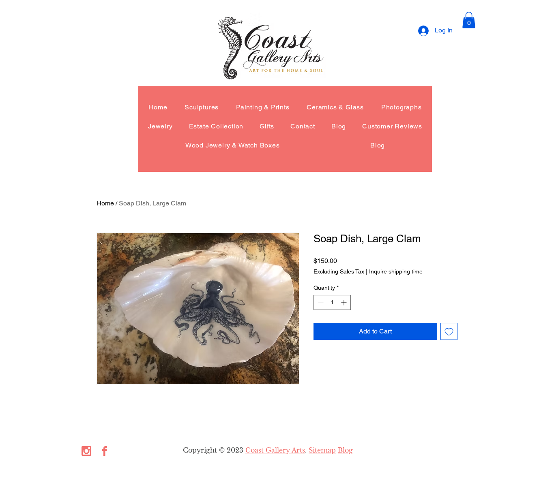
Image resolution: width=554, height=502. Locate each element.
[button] (469, 20)
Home (105, 203)
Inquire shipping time (396, 271)
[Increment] (344, 302)
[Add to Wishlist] (448, 331)
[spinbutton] (332, 302)
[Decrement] (320, 302)
